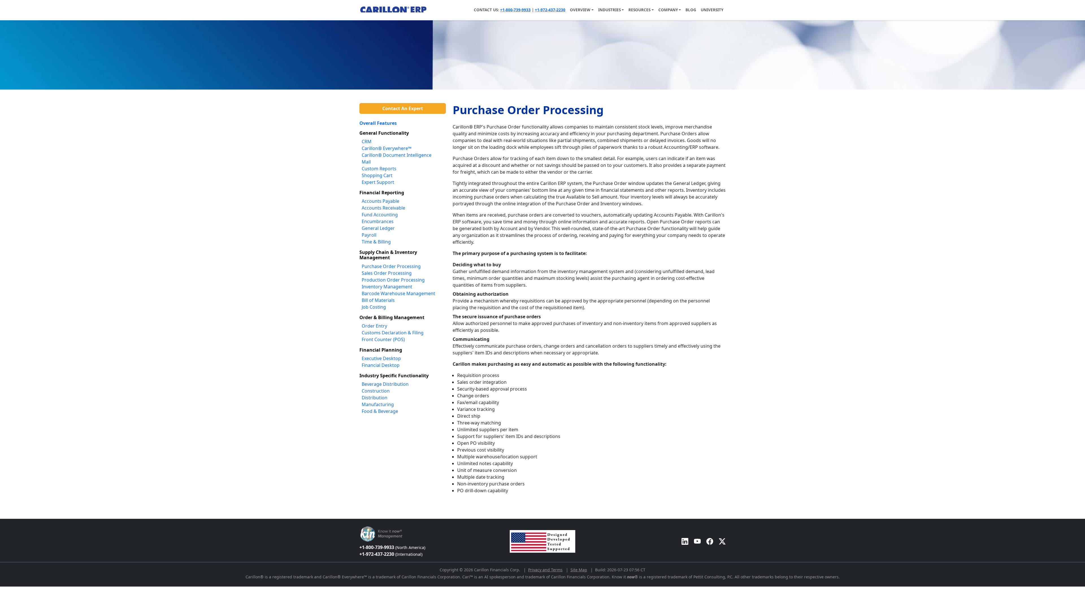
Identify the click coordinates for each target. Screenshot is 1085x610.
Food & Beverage (380, 411)
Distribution (374, 398)
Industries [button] (609, 9)
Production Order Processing (393, 280)
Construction (376, 391)
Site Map (578, 569)
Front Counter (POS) (383, 339)
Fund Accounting (380, 215)
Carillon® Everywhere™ (386, 148)
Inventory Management (387, 287)
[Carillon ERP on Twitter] (722, 541)
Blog (690, 9)
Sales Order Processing (387, 273)
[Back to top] (3, 516)
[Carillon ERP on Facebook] (709, 541)
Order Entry (374, 326)
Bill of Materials (378, 300)
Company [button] (668, 9)
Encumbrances (378, 221)
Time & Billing (376, 242)
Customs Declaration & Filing (393, 333)
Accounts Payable (380, 201)
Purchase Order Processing (391, 266)
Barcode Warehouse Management (398, 293)
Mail (366, 162)
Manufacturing (378, 404)
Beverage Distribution (385, 384)
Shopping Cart (377, 175)
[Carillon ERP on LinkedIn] (685, 541)
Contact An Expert (402, 108)
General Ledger (378, 228)
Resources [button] (639, 9)
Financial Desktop (381, 365)
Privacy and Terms (545, 569)
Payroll (369, 235)
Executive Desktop (381, 358)
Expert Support (378, 182)
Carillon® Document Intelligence (396, 155)
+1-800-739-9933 (515, 9)
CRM (367, 141)
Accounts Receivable (383, 208)
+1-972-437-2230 (550, 9)
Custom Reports (379, 168)
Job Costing (374, 307)
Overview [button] (580, 9)
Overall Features (378, 123)
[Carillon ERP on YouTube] (697, 541)
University (712, 9)
